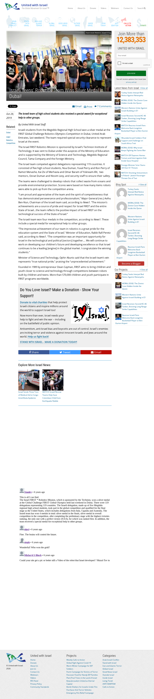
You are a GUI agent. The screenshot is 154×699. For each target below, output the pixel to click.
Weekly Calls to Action (75, 660)
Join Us (33, 669)
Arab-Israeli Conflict (111, 660)
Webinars (115, 8)
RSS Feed (34, 681)
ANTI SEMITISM (109, 684)
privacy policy (131, 82)
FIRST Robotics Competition (10, 140)
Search (140, 8)
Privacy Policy (36, 684)
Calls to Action (108, 687)
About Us (81, 8)
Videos (103, 8)
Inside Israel (108, 678)
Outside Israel (108, 675)
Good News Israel (110, 672)
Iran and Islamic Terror (112, 666)
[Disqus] (65, 524)
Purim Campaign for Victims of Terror (82, 672)
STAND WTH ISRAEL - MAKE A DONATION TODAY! (48, 342)
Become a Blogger (131, 263)
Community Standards (39, 687)
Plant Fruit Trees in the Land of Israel (81, 678)
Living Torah (108, 681)
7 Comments (104, 106)
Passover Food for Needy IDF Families (82, 675)
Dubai (8, 133)
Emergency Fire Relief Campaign (80, 693)
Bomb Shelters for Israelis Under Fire (81, 687)
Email (78, 106)
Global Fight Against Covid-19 (78, 663)
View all (144, 88)
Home (70, 8)
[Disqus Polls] (65, 446)
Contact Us (128, 8)
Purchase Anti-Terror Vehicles (78, 690)
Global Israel (108, 669)
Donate (93, 8)
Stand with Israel (109, 663)
